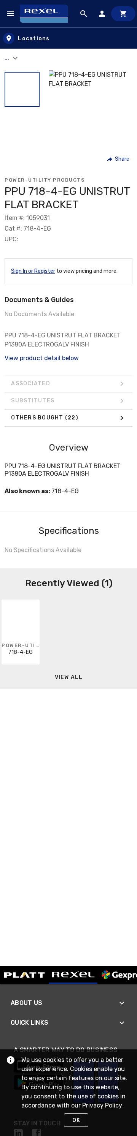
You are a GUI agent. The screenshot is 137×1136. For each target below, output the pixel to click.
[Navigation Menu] (11, 14)
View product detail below (42, 358)
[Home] (47, 13)
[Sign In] (102, 14)
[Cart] (123, 13)
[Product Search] (84, 14)
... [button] (8, 57)
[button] (22, 89)
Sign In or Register (33, 271)
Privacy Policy (102, 1105)
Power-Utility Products (45, 180)
